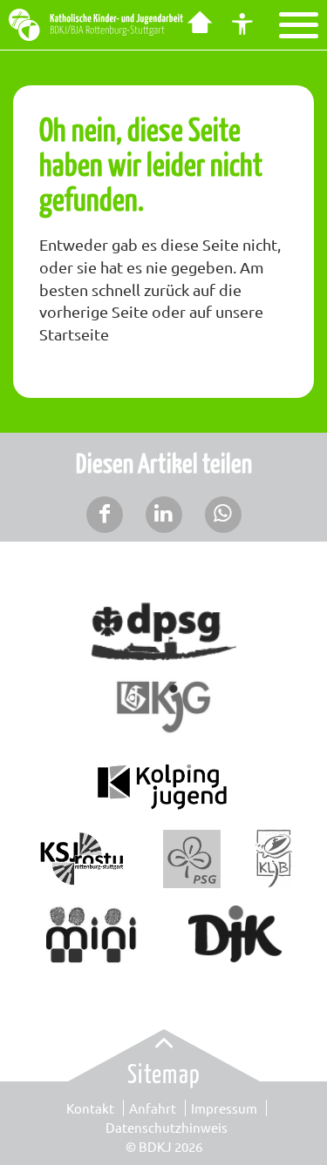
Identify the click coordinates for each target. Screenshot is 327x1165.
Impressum (224, 1108)
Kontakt (90, 1108)
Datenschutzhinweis (167, 1127)
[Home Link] (198, 24)
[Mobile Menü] (298, 25)
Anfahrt (152, 1108)
